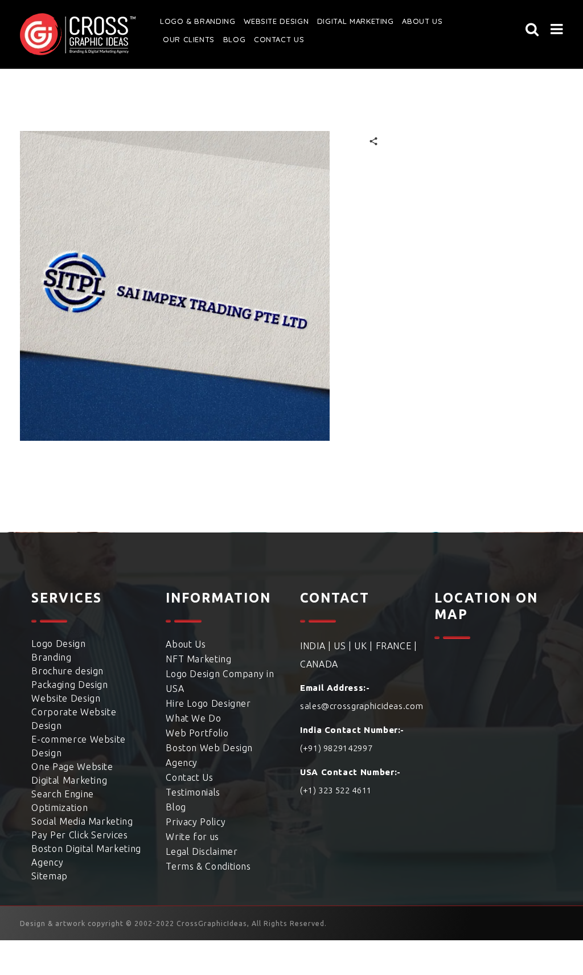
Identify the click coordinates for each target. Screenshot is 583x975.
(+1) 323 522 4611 (336, 790)
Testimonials (193, 792)
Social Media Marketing (82, 821)
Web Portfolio (197, 733)
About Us (186, 644)
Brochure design (67, 671)
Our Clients (189, 39)
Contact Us (279, 39)
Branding (51, 657)
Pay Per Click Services (79, 835)
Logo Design (58, 643)
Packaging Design (69, 684)
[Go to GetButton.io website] (27, 963)
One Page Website (72, 766)
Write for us (192, 836)
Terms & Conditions (208, 866)
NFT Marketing (198, 659)
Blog (234, 39)
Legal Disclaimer (201, 851)
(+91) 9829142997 (336, 748)
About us (422, 21)
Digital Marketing (355, 21)
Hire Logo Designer (208, 703)
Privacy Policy (195, 822)
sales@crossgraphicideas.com (361, 706)
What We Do (193, 718)
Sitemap (49, 876)
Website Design (276, 21)
